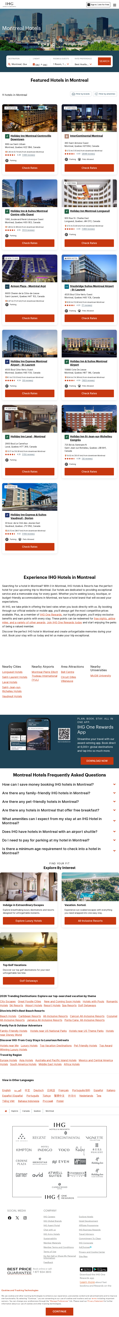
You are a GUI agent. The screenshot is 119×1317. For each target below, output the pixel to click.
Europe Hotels (8, 1060)
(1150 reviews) (28, 454)
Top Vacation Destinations (56, 1045)
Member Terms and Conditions (59, 1247)
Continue (59, 1311)
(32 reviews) (87, 458)
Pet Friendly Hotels (85, 1045)
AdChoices (84, 1247)
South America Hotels (23, 1064)
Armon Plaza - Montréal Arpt (28, 286)
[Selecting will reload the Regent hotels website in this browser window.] (39, 1137)
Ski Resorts (16, 1005)
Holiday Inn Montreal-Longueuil (90, 211)
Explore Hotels (86, 1216)
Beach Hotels (8, 1016)
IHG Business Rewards (90, 1229)
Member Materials (52, 1242)
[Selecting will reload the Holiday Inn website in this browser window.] (97, 1161)
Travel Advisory (86, 1234)
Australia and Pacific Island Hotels (55, 1060)
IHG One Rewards (51, 614)
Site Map (83, 1256)
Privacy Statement (95, 1301)
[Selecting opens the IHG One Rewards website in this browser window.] (59, 1197)
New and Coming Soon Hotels (62, 1001)
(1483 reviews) (88, 229)
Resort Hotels (52, 1005)
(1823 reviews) (88, 380)
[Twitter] (17, 1218)
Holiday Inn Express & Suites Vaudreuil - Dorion (28, 516)
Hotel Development (88, 1220)
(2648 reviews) (88, 154)
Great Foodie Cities (29, 1001)
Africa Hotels (72, 1064)
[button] (114, 4)
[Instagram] (25, 1218)
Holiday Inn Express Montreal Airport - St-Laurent (29, 363)
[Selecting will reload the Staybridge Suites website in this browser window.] (76, 1174)
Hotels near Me (9, 1045)
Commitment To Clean (90, 1238)
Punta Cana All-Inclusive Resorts (84, 1020)
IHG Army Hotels (52, 1234)
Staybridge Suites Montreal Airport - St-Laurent (92, 288)
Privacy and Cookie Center (92, 1251)
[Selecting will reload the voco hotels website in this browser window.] (63, 1149)
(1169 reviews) (28, 534)
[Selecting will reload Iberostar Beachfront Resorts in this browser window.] (40, 1161)
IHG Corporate (86, 1242)
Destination (14, 59)
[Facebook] (10, 1218)
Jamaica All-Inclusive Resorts (44, 1020)
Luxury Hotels (29, 1045)
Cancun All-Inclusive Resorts (87, 1016)
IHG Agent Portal (52, 1225)
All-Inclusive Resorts (55, 1016)
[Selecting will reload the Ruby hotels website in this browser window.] (80, 1149)
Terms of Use (50, 1251)
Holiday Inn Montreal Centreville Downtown (31, 138)
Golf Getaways (87, 1005)
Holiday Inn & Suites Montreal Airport (88, 363)
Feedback (48, 1262)
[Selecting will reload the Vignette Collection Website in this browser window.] (94, 1137)
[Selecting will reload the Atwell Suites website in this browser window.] (55, 1174)
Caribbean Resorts (29, 1016)
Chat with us (50, 1229)
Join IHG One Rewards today (64, 622)
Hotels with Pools (93, 1001)
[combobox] (19, 64)
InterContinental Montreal (86, 136)
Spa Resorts (69, 1005)
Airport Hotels (33, 1005)
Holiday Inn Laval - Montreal (28, 436)
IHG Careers (49, 1216)
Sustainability (50, 1238)
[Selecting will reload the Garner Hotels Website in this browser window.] (21, 1174)
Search (104, 61)
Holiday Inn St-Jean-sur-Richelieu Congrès (91, 438)
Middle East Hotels (50, 1064)
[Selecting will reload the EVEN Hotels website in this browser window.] (60, 1161)
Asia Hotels (26, 1060)
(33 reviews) (27, 380)
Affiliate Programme (88, 1225)
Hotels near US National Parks (48, 1030)
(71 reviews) (87, 305)
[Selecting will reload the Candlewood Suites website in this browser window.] (59, 1186)
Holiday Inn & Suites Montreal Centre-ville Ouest (29, 213)
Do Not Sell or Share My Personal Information (60, 1256)
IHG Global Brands (53, 1220)
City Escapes (8, 1001)
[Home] (5, 1111)
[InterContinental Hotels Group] (9, 4)
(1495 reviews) (28, 155)
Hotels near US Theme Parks (86, 1030)
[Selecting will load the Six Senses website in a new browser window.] (21, 1137)
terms (94, 1298)
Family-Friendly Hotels (13, 1030)
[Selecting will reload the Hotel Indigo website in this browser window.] (45, 1149)
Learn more (87, 1282)
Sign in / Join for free (100, 4)
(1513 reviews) (28, 230)
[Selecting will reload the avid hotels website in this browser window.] (37, 1174)
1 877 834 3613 (42, 1271)
